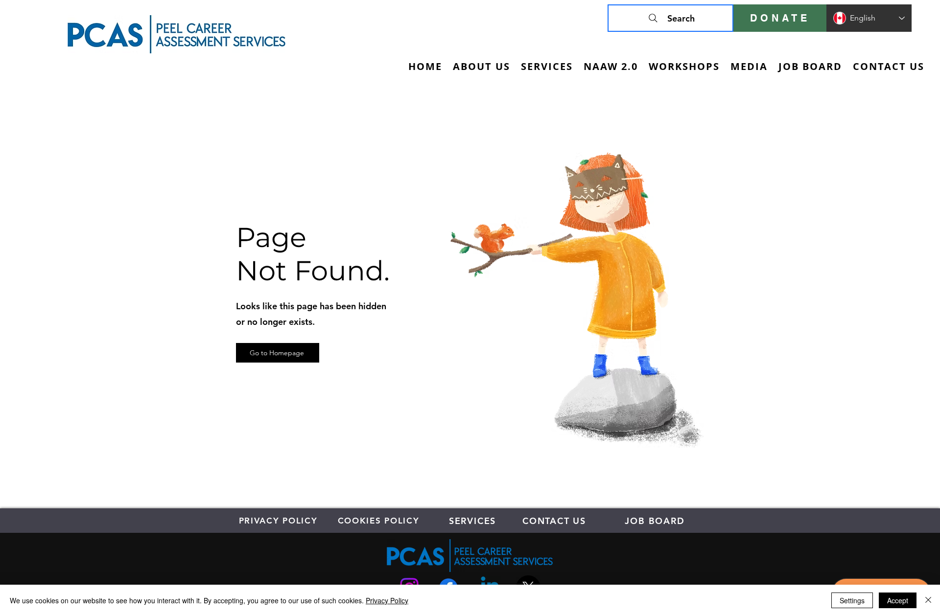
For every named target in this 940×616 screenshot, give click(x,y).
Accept (897, 600)
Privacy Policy (387, 600)
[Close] (928, 600)
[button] (547, 66)
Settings (852, 600)
